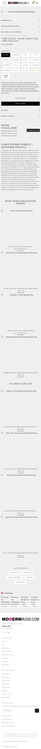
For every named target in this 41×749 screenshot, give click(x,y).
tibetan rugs (14, 734)
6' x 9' (35, 55)
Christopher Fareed (14, 577)
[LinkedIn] (8, 632)
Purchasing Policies (7, 651)
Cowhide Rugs (6, 687)
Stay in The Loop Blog (8, 726)
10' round (35, 60)
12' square (5, 70)
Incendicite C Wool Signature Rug (20, 330)
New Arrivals (5, 674)
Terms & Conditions (7, 655)
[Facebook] (2, 632)
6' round (6, 55)
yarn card (35, 70)
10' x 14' (25, 65)
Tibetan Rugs (14, 572)
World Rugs (27, 572)
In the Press (5, 661)
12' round (35, 65)
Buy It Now (20, 103)
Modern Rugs (20, 582)
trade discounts (33, 736)
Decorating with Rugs (10, 26)
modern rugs (7, 734)
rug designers (20, 734)
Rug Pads (4, 691)
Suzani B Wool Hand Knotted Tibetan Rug (20, 511)
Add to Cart (20, 98)
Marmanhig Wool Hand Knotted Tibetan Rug (20, 372)
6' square (15, 55)
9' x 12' (15, 65)
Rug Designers (6, 677)
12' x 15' (15, 70)
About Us (4, 641)
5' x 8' (25, 55)
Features (4, 110)
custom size (5, 76)
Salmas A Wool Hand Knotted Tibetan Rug (20, 427)
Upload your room (33, 130)
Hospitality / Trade (7, 722)
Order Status (5, 665)
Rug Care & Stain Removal (11, 32)
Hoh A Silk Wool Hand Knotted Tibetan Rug (20, 469)
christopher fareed (13, 736)
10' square (5, 65)
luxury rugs (26, 736)
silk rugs (27, 734)
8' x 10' (25, 60)
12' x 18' (25, 70)
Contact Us (5, 658)
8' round (6, 60)
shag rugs (32, 734)
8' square (15, 60)
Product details (8, 116)
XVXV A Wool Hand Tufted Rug (20, 246)
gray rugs (29, 577)
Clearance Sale (6, 697)
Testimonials (5, 648)
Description (6, 20)
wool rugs (20, 736)
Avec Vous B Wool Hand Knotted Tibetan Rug (20, 553)
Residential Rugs (7, 719)
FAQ (3, 645)
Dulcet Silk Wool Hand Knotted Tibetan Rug (20, 288)
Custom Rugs (6, 681)
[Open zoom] (20, 12)
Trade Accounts (6, 694)
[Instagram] (5, 632)
